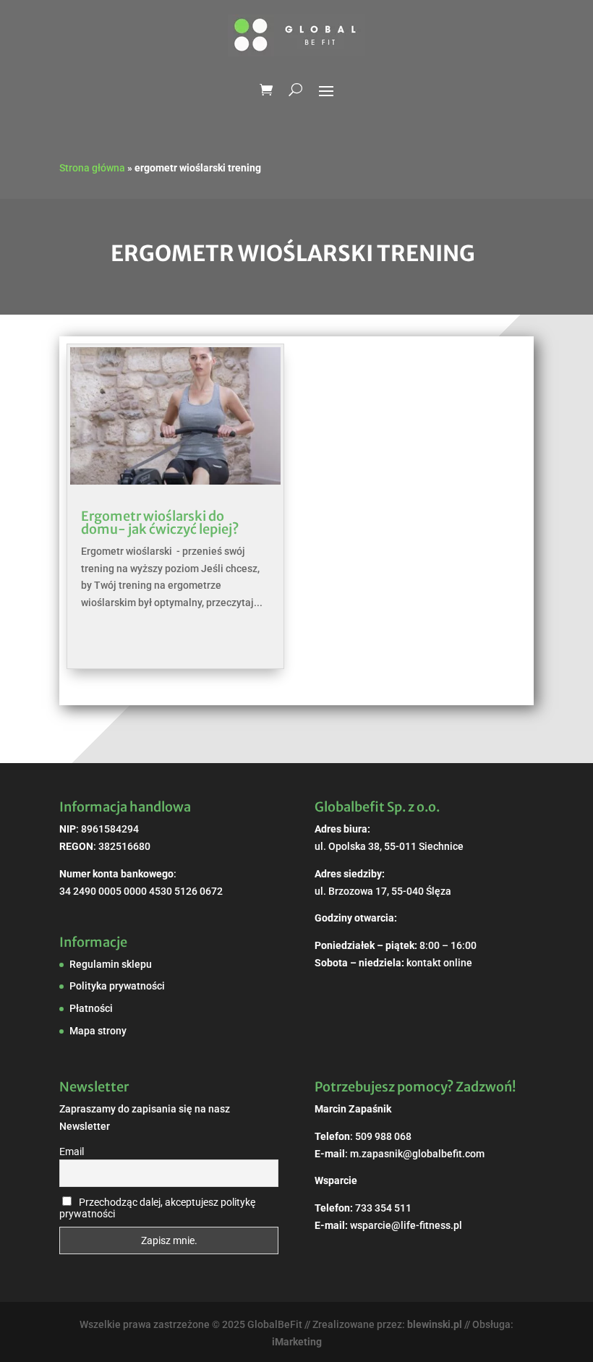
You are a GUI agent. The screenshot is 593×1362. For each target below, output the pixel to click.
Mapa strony (98, 1031)
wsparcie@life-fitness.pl (406, 1225)
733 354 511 (383, 1208)
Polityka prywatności (117, 986)
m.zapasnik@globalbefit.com (417, 1153)
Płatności (91, 1008)
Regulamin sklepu (110, 964)
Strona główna (92, 168)
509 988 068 (383, 1136)
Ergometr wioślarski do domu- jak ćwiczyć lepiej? (160, 522)
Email (71, 1151)
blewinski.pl (434, 1324)
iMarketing (297, 1342)
